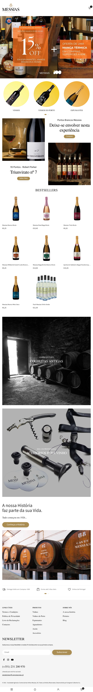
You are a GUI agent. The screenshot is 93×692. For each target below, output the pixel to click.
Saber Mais (23, 178)
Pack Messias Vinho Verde (41, 304)
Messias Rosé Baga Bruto (41, 225)
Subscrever (62, 652)
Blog (64, 620)
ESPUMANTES (77, 110)
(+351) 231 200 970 (13, 666)
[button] (45, 594)
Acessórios (37, 633)
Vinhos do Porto (39, 616)
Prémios (66, 616)
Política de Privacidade (11, 616)
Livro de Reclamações (11, 620)
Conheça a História (15, 524)
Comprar (69, 136)
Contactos (6, 624)
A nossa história (69, 611)
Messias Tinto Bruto (70, 225)
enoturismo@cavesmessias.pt (13, 675)
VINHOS (16, 110)
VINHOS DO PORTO (46, 110)
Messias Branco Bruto (9, 225)
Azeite (35, 628)
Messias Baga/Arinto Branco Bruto (44, 265)
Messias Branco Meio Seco (10, 304)
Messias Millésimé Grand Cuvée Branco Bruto (17, 265)
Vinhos (35, 611)
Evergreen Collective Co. (73, 683)
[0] (89, 8)
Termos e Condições (10, 611)
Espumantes (37, 620)
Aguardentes (37, 624)
